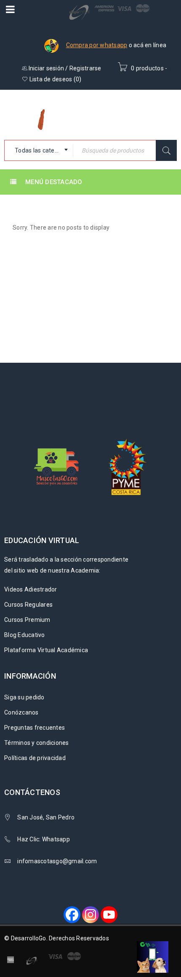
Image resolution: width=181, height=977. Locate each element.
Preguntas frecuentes (34, 727)
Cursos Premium (27, 619)
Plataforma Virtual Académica (46, 650)
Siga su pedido (24, 697)
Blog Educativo (24, 635)
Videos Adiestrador (30, 589)
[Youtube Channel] (109, 914)
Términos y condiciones (36, 742)
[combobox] (38, 150)
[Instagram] (90, 914)
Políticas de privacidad (35, 758)
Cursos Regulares (28, 604)
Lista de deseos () (54, 79)
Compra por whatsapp (97, 45)
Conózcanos (21, 712)
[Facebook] (72, 914)
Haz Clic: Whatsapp (44, 839)
